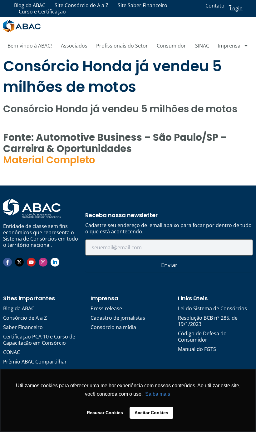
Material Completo (49, 160)
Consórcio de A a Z (25, 317)
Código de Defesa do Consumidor (202, 336)
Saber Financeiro (23, 327)
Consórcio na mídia (113, 327)
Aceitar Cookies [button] (151, 412)
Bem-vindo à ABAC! (29, 45)
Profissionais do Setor (122, 45)
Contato (214, 5)
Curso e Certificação (42, 11)
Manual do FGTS (197, 349)
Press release (106, 308)
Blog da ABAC (29, 5)
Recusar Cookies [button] (105, 412)
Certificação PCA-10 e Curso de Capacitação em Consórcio (39, 339)
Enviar (169, 265)
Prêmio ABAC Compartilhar (35, 361)
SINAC (202, 45)
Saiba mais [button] (157, 394)
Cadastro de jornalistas (118, 317)
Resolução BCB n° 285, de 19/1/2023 (208, 321)
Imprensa (229, 45)
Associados (74, 45)
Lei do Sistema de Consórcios (212, 308)
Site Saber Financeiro (142, 5)
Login (236, 8)
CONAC (11, 352)
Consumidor (171, 45)
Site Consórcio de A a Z (81, 5)
